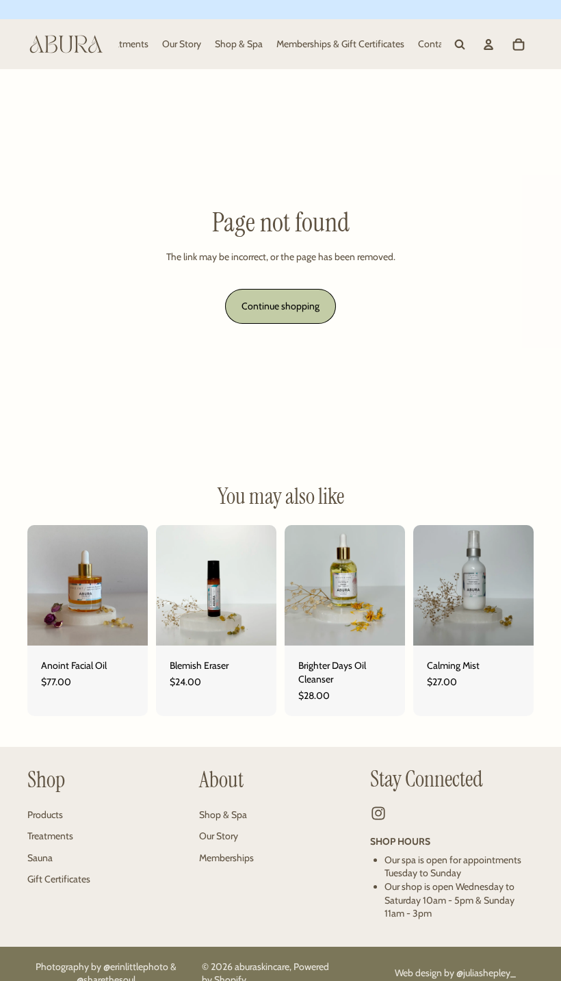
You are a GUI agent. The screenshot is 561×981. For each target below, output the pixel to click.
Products (45, 814)
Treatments (50, 836)
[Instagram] (378, 813)
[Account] (488, 44)
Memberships (226, 858)
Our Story (218, 836)
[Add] (126, 625)
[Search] (460, 44)
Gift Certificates (58, 879)
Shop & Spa (223, 814)
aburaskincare (262, 966)
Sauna (40, 858)
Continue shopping (280, 306)
